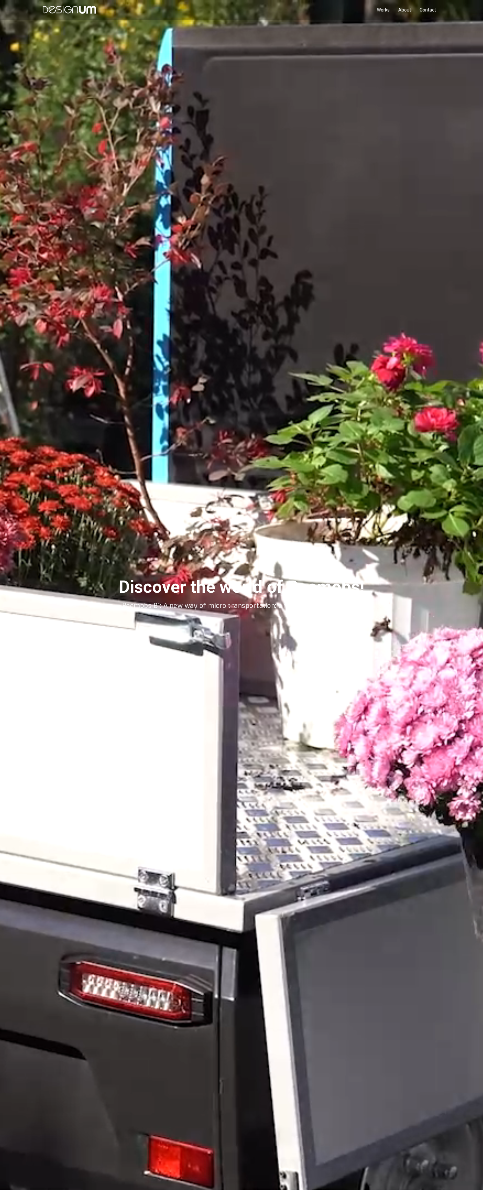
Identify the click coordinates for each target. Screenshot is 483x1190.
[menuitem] (383, 10)
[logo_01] (69, 10)
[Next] (468, 595)
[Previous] (15, 595)
